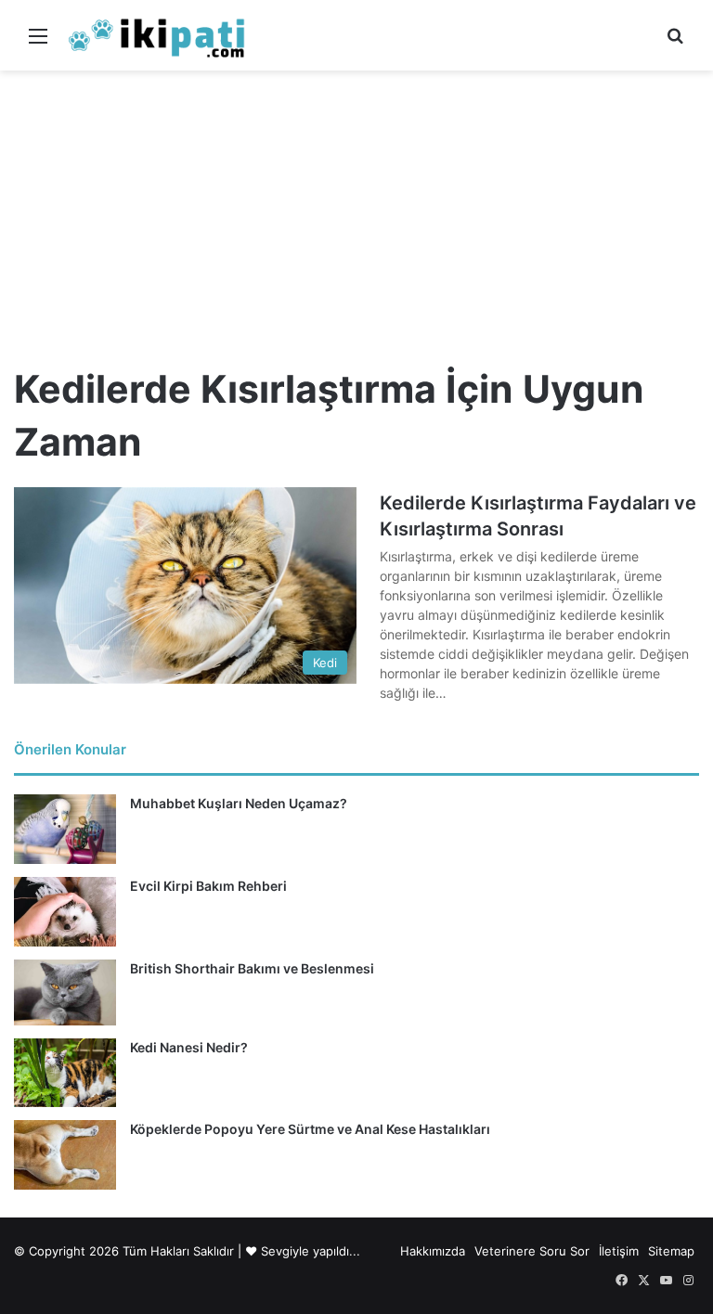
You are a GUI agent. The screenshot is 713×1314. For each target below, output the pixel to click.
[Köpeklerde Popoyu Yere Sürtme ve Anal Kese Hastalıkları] (65, 1155)
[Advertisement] (356, 210)
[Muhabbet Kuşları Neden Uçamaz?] (65, 829)
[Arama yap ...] (675, 42)
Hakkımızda (432, 1250)
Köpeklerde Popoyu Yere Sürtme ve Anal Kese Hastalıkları (310, 1129)
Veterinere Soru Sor (532, 1250)
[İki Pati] (157, 35)
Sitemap (671, 1250)
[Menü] (38, 42)
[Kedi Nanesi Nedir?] (65, 1072)
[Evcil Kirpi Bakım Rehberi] (65, 912)
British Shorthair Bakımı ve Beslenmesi (252, 968)
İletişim (619, 1250)
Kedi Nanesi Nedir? (189, 1047)
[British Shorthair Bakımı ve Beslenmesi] (65, 992)
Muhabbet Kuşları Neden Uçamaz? (238, 803)
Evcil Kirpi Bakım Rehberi (208, 886)
